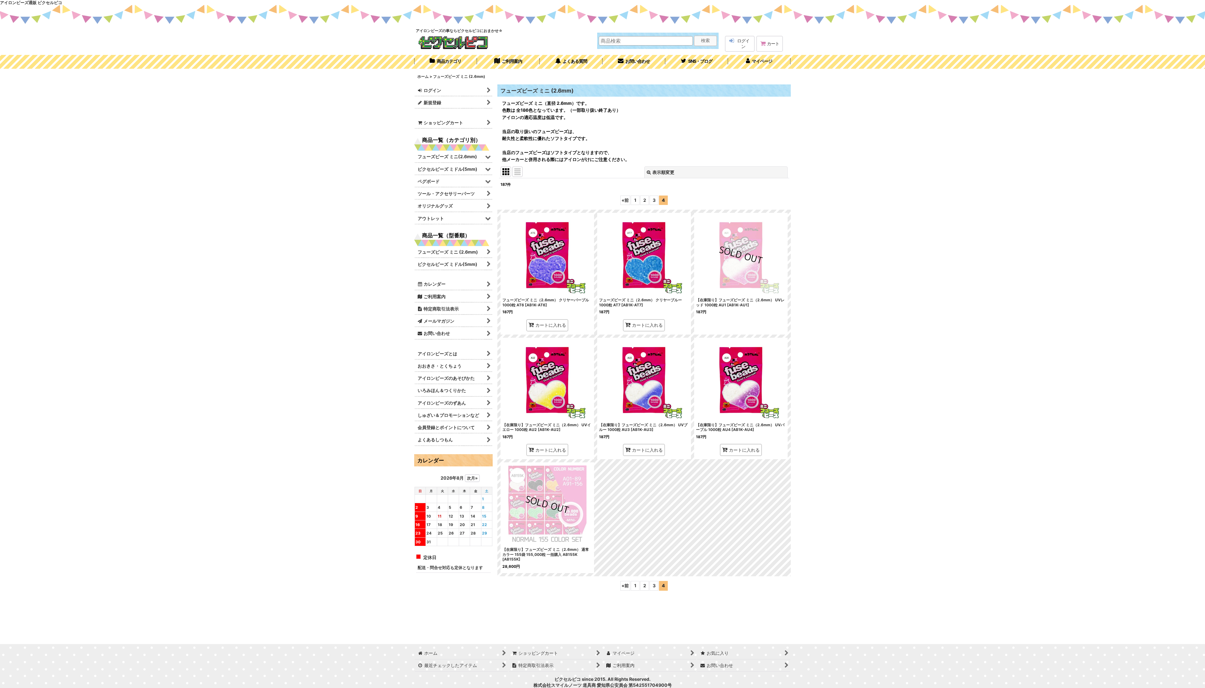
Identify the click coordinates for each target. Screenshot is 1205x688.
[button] (696, 62)
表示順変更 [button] (663, 172)
